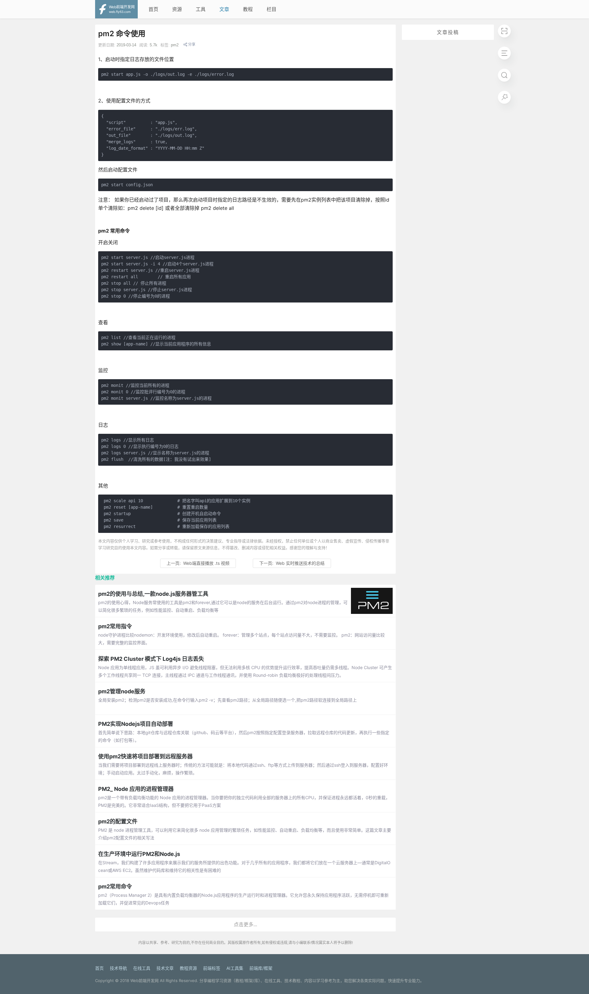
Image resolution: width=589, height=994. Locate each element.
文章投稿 (448, 32)
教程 (248, 9)
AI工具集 (234, 968)
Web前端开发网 (144, 980)
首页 (153, 9)
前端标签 (211, 968)
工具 (201, 9)
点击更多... (245, 924)
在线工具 (141, 968)
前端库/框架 (260, 968)
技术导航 (118, 968)
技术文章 (165, 968)
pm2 (175, 45)
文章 (224, 9)
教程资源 (188, 968)
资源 (177, 9)
